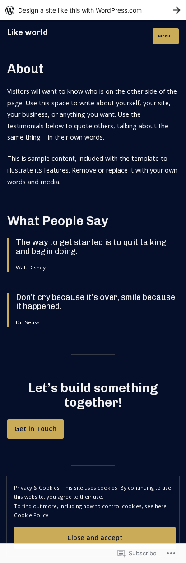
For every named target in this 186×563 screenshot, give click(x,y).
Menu (168, 36)
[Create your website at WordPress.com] (93, 10)
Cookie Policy (31, 515)
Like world (27, 32)
